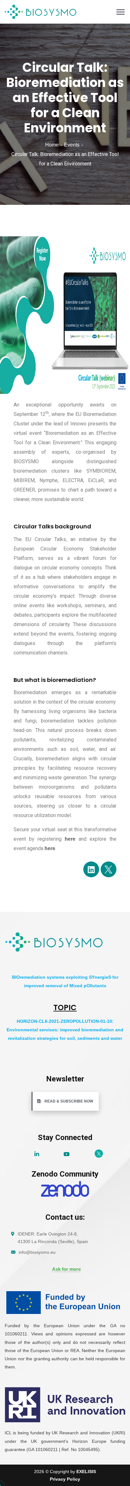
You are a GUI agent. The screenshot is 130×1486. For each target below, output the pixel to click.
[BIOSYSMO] (41, 11)
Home (52, 144)
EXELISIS (86, 1471)
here (70, 839)
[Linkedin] (91, 869)
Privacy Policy (65, 1479)
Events (72, 144)
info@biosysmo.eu (37, 1252)
